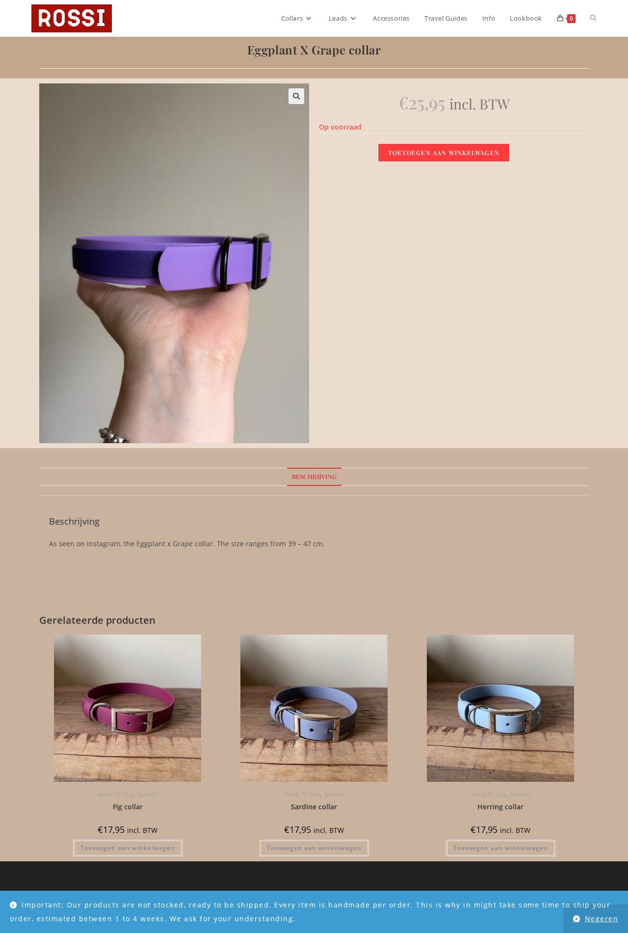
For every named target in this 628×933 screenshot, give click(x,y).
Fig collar (128, 806)
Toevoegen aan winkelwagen (443, 153)
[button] (296, 96)
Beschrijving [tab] (314, 476)
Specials (147, 794)
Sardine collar (314, 806)
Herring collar (500, 806)
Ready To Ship (116, 794)
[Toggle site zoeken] (593, 18)
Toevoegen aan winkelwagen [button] (127, 848)
